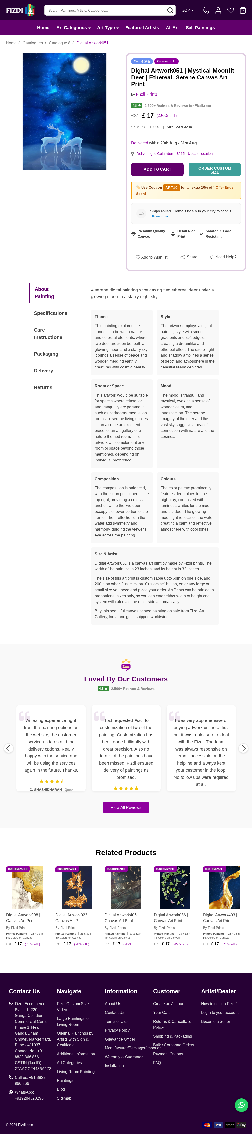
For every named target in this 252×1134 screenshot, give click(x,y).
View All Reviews (126, 807)
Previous (9, 748)
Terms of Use (116, 1021)
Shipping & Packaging (172, 1036)
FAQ (157, 1063)
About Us (113, 1004)
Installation (114, 1066)
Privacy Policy (117, 1030)
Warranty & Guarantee (124, 1057)
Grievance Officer (120, 1039)
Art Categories (71, 27)
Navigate (69, 991)
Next (243, 748)
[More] (89, 28)
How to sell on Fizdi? (219, 1004)
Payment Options (168, 1054)
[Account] (218, 10)
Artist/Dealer (218, 991)
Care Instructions (48, 333)
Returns (43, 387)
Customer (166, 991)
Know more (160, 216)
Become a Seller (215, 1021)
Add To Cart (34, 959)
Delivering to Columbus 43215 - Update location (174, 154)
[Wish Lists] (230, 10)
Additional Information (76, 1054)
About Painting (44, 292)
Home (43, 27)
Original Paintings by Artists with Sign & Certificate (75, 1039)
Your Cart (161, 1013)
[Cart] (243, 10)
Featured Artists (142, 27)
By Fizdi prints (16, 928)
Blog (61, 1089)
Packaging (46, 354)
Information (121, 991)
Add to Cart (157, 169)
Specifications (50, 313)
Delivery (43, 370)
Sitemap (64, 1098)
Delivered (139, 143)
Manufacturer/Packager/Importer (133, 1048)
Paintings (65, 1080)
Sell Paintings (200, 27)
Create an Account (169, 1004)
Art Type (106, 27)
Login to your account (219, 1013)
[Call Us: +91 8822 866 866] (206, 10)
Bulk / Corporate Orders (173, 1045)
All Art (172, 27)
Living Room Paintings (76, 1072)
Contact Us (114, 1013)
